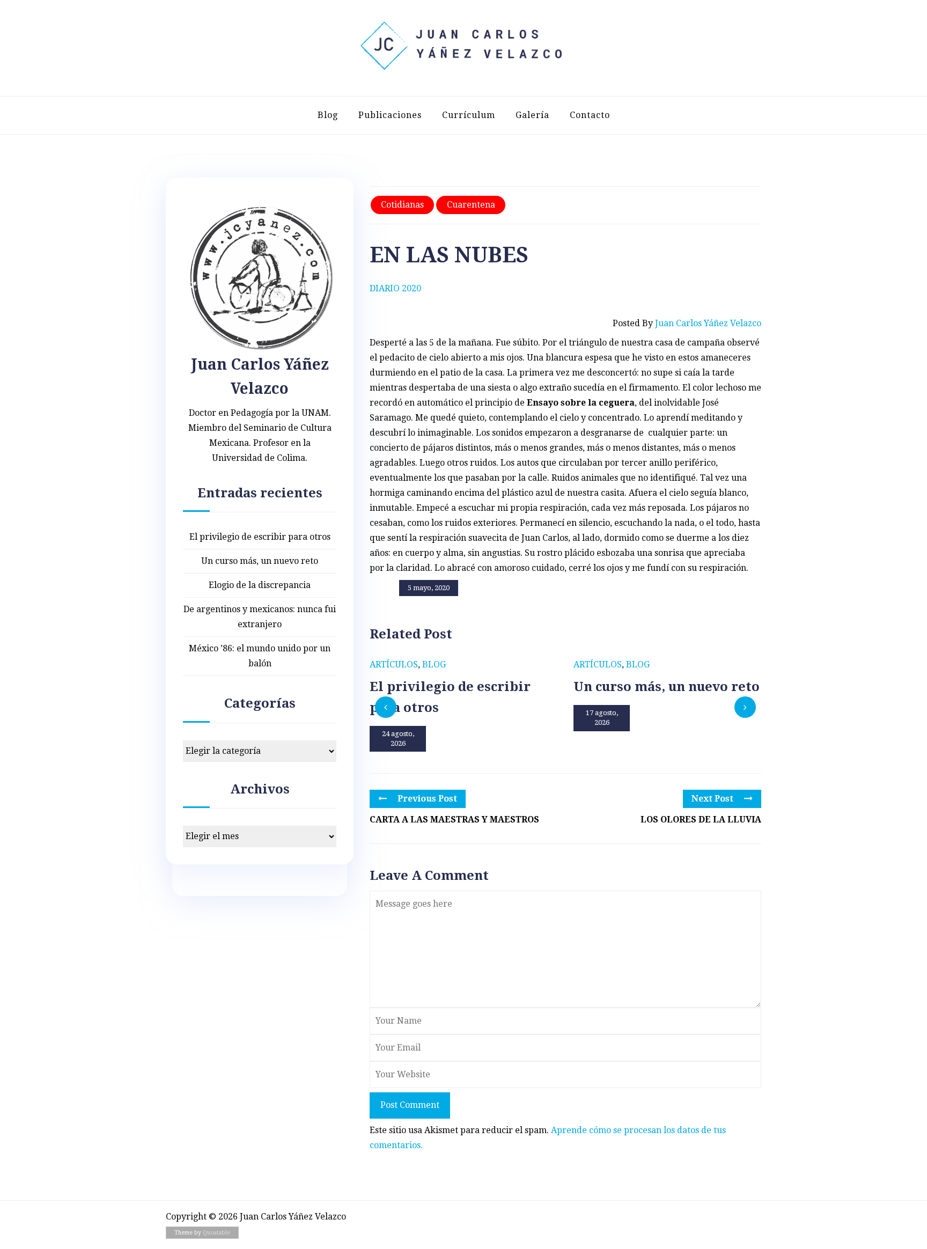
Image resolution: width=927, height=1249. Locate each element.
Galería (532, 115)
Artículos (394, 664)
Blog (328, 115)
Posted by (687, 323)
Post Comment (409, 1105)
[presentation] (385, 707)
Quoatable (216, 1233)
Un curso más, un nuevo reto (259, 561)
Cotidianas (402, 205)
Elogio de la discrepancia (260, 585)
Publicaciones (390, 115)
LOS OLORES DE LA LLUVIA (701, 819)
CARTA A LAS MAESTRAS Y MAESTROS (454, 819)
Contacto (590, 115)
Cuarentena (471, 205)
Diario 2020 (395, 288)
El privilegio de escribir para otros (259, 537)
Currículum (468, 115)
